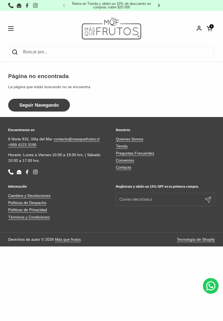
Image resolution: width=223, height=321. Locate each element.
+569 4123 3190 (22, 145)
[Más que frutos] (111, 28)
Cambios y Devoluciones (29, 195)
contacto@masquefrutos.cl (77, 139)
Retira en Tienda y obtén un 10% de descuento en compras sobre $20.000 (111, 5)
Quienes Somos (129, 139)
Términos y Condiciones (29, 217)
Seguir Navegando (39, 105)
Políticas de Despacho (27, 202)
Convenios (125, 160)
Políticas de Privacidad (27, 210)
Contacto (123, 167)
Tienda (122, 146)
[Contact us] (211, 286)
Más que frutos (68, 239)
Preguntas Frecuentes (135, 153)
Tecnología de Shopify (196, 239)
